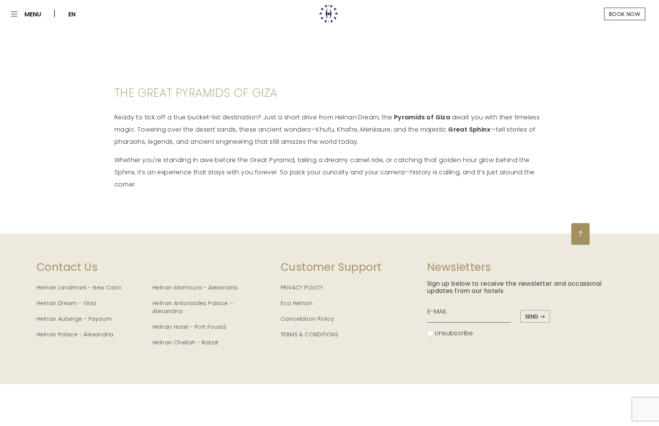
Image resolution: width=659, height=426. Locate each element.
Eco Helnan (296, 303)
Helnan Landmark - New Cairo (79, 287)
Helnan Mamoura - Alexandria (195, 287)
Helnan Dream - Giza (66, 303)
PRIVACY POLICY (302, 287)
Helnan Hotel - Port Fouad (189, 327)
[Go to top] (580, 234)
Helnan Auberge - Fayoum (74, 319)
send (532, 316)
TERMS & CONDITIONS (309, 334)
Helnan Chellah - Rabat (186, 342)
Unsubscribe (453, 333)
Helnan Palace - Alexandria (75, 334)
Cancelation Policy (307, 319)
